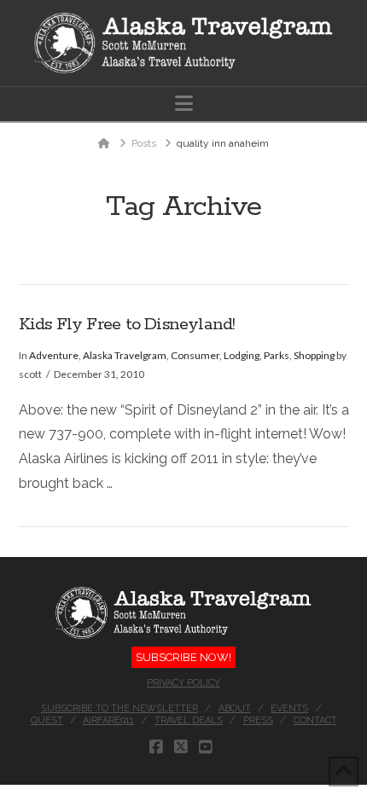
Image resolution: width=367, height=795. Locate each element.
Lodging (241, 355)
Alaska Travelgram (124, 355)
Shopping (314, 355)
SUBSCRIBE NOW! (183, 657)
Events (289, 708)
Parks (276, 355)
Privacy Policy (183, 682)
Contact (315, 720)
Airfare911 (108, 720)
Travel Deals (188, 720)
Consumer (195, 355)
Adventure (54, 355)
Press (258, 720)
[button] (184, 103)
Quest (47, 720)
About (234, 708)
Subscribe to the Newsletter (119, 708)
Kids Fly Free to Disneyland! (127, 324)
